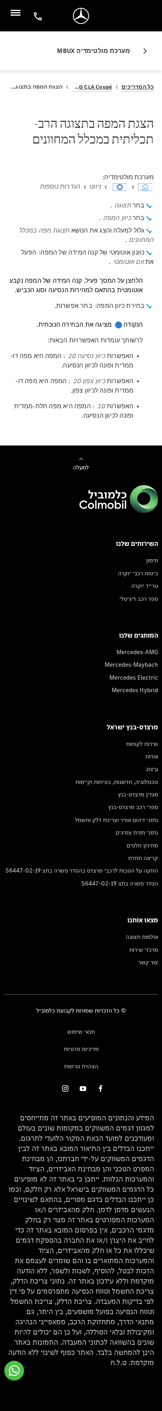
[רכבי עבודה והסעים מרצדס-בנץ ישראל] (81, 16)
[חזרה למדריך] (142, 51)
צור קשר (148, 962)
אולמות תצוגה (142, 937)
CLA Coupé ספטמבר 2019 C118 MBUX (92, 87)
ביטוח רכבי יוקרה (138, 573)
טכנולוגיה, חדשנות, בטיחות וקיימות (116, 782)
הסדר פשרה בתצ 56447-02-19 (119, 883)
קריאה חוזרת (143, 858)
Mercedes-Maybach (131, 664)
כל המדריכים (138, 87)
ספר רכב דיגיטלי (139, 599)
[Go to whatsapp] (14, 1370)
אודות (151, 756)
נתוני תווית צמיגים (137, 832)
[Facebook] (100, 1088)
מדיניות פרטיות (81, 1049)
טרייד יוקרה (144, 586)
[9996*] (37, 16)
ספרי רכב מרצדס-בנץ (133, 807)
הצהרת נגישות (81, 1066)
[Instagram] (65, 1088)
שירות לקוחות (142, 744)
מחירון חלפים (142, 845)
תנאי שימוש (81, 1031)
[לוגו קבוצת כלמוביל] (118, 511)
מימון (152, 560)
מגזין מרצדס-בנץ (138, 794)
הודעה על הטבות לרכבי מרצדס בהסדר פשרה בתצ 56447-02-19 (82, 870)
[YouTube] (83, 1088)
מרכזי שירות (143, 950)
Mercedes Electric (133, 677)
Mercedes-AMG (137, 652)
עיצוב (151, 769)
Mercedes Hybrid (135, 690)
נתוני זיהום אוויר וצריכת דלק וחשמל (116, 820)
